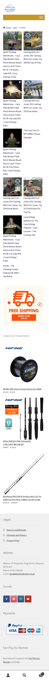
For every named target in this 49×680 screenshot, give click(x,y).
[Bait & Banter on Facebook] (6, 598)
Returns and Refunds (16, 530)
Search (24, 675)
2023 (15, 27)
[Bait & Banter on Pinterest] (13, 598)
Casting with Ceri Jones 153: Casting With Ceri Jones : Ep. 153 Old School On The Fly (33, 205)
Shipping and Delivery (17, 535)
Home (8, 27)
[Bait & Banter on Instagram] (21, 598)
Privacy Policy (13, 540)
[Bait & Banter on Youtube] (28, 598)
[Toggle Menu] (41, 17)
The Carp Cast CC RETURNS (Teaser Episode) (32, 134)
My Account (8, 675)
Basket (38, 673)
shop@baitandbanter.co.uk (22, 573)
